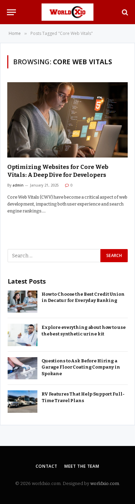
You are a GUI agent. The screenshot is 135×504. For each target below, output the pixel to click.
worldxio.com (104, 483)
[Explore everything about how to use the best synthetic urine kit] (22, 335)
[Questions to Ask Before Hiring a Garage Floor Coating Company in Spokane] (22, 368)
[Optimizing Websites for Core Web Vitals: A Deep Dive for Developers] (67, 120)
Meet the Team (81, 466)
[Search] (124, 12)
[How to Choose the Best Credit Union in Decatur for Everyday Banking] (22, 302)
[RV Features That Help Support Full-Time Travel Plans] (22, 401)
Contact (46, 466)
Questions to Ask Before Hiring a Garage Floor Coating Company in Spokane (81, 367)
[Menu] (11, 12)
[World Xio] (68, 12)
